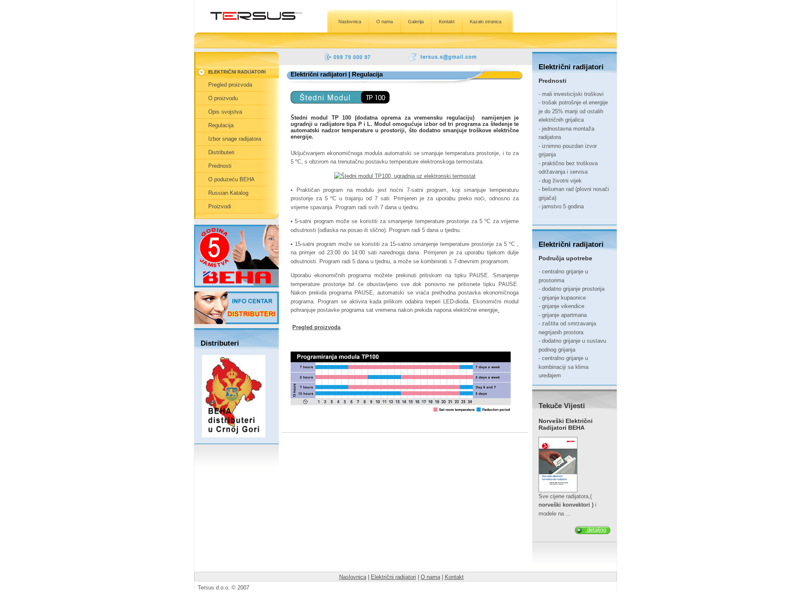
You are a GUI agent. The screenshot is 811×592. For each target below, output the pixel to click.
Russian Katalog (228, 193)
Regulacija (221, 125)
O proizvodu (223, 98)
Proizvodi (219, 206)
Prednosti (219, 166)
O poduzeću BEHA (231, 179)
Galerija (416, 21)
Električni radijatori (393, 577)
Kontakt (446, 21)
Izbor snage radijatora (234, 139)
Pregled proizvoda (316, 327)
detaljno (595, 530)
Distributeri (221, 152)
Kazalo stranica (485, 21)
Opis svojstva (225, 112)
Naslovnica (349, 21)
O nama (384, 21)
